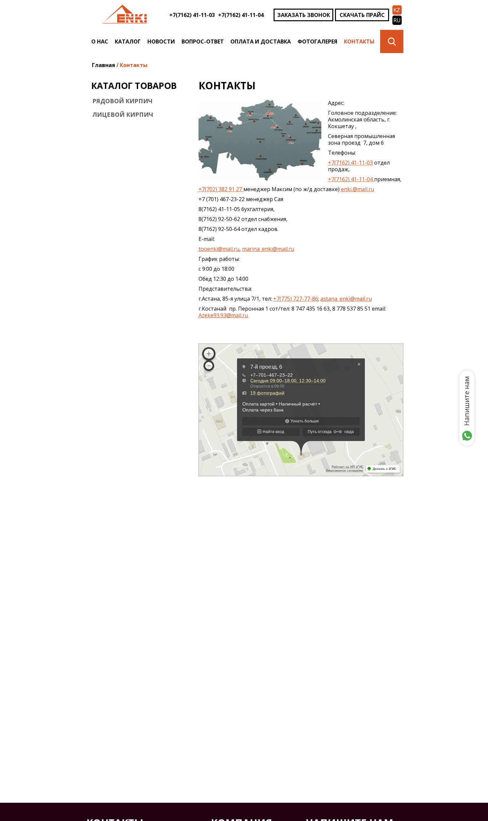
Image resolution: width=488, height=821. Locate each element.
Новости (161, 41)
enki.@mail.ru (357, 189)
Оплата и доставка (260, 41)
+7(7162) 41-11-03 (192, 15)
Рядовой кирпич (122, 101)
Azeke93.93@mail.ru (223, 315)
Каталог (128, 41)
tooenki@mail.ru (219, 249)
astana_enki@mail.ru (346, 298)
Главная (103, 65)
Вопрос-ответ (203, 41)
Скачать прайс (362, 15)
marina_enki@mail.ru (268, 249)
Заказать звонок (303, 15)
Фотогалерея (317, 41)
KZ (396, 10)
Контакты (359, 41)
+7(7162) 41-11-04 (241, 15)
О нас (99, 41)
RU (397, 20)
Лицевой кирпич (122, 114)
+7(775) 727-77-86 (295, 298)
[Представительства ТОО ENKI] (260, 179)
